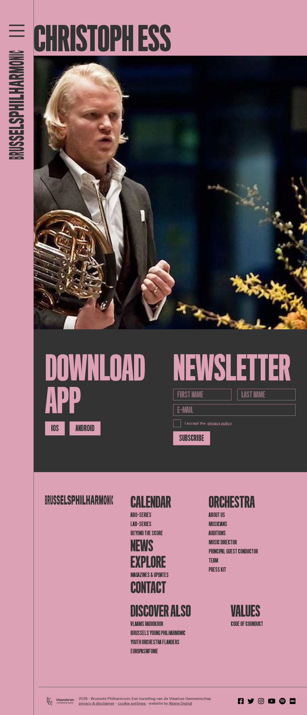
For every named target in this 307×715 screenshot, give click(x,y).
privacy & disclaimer (96, 703)
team (213, 560)
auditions (217, 533)
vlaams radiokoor (146, 623)
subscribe (191, 438)
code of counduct (247, 623)
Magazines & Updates (149, 574)
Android (85, 428)
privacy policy (219, 423)
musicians (218, 524)
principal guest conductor (233, 551)
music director (223, 542)
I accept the (208, 423)
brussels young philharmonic (157, 633)
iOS (55, 428)
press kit (217, 569)
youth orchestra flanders (154, 642)
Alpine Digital (180, 703)
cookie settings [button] (132, 703)
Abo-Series (140, 514)
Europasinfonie (144, 651)
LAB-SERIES (140, 524)
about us (217, 514)
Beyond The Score (146, 533)
